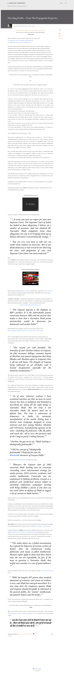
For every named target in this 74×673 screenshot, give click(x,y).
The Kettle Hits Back (21, 459)
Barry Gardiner (26, 290)
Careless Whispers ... (17, 3)
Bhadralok (14, 455)
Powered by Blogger (37, 668)
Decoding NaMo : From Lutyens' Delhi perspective (20, 42)
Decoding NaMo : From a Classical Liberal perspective (20, 40)
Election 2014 (61, 35)
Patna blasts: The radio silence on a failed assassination (24, 532)
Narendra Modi (61, 38)
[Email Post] (33, 634)
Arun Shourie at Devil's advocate (43, 526)
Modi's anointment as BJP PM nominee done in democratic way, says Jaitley (26, 330)
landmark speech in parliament (20, 613)
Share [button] (52, 634)
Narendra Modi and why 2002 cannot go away (30, 305)
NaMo (25, 634)
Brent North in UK (48, 290)
